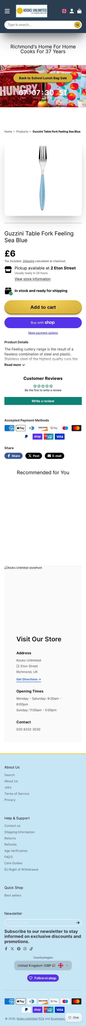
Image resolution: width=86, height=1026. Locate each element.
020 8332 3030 (28, 729)
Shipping (28, 261)
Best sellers (12, 895)
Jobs (7, 787)
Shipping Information (19, 832)
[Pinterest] (19, 949)
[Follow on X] (12, 949)
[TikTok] (31, 949)
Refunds (10, 844)
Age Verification (16, 851)
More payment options (43, 333)
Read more (12, 365)
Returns (10, 838)
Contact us (12, 826)
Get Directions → (28, 679)
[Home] (32, 11)
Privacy (10, 800)
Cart (79, 11)
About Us (11, 781)
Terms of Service (16, 794)
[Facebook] (6, 949)
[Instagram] (25, 949)
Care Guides (13, 863)
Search (9, 775)
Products (22, 131)
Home (8, 131)
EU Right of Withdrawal (21, 869)
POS (41, 1018)
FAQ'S (8, 857)
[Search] (77, 24)
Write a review (43, 401)
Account (71, 11)
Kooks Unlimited (27, 1018)
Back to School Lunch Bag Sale (43, 78)
